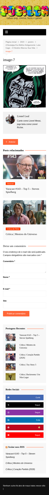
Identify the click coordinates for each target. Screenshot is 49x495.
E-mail (6, 289)
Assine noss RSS (16, 447)
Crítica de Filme (13, 229)
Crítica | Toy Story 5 (27, 365)
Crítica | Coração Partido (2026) (20, 469)
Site (5, 301)
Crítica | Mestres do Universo (21, 234)
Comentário (9, 261)
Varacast (10, 184)
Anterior (12, 142)
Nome (6, 277)
